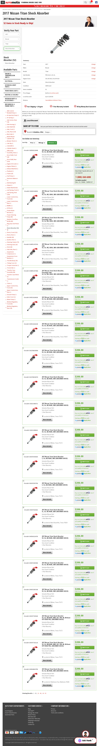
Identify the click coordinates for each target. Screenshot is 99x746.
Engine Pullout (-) (12, 166)
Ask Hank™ (31, 711)
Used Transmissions (11, 713)
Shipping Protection (34, 721)
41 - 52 (44, 693)
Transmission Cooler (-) (13, 280)
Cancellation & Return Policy (53, 100)
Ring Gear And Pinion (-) (13, 225)
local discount (54, 93)
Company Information (60, 706)
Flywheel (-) (10, 171)
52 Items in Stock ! (18, 23)
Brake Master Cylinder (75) (11, 138)
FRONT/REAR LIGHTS (11, 91)
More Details (47, 166)
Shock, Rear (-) (11, 235)
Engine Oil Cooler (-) (12, 164)
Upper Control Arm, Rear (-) (12, 291)
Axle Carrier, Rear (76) (12, 121)
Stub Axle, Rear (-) (12, 249)
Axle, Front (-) (11, 129)
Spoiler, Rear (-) (11, 240)
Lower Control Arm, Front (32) (12, 198)
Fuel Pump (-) (10, 176)
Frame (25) (10, 174)
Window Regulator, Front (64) (12, 303)
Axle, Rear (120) (11, 132)
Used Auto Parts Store (16, 9)
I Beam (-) (9, 185)
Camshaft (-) (10, 146)
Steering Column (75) (13, 242)
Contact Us (31, 724)
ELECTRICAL (8, 81)
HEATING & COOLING (11, 95)
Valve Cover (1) (11, 297)
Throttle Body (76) (12, 261)
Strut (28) (9, 247)
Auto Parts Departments (14, 706)
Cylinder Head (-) (11, 148)
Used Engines (9, 711)
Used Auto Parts (9, 715)
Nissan (24, 9)
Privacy (53, 709)
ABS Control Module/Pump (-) (11, 112)
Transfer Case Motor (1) (13, 276)
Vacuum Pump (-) (11, 295)
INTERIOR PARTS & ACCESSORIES (11, 99)
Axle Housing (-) (11, 124)
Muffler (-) (9, 206)
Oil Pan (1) (10, 208)
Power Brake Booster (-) (10, 212)
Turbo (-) (9, 283)
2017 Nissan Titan (38, 9)
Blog (29, 709)
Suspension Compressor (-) (11, 253)
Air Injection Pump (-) (13, 115)
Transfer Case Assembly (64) (11, 271)
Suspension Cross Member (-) (12, 257)
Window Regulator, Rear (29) (12, 307)
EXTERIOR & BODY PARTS (10, 86)
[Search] (85, 2)
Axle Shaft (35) (11, 127)
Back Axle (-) (10, 134)
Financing (30, 723)
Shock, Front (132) (12, 232)
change (93, 64)
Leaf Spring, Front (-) (13, 190)
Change (47, 132)
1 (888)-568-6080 (83, 177)
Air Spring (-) (10, 118)
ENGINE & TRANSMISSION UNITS (10, 75)
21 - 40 (39, 693)
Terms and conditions (57, 713)
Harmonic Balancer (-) (12, 179)
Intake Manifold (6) (12, 188)
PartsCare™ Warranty (34, 719)
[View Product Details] (31, 160)
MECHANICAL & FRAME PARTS (10, 105)
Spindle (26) (10, 237)
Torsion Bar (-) (11, 268)
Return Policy (32, 715)
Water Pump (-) (11, 299)
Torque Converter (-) (13, 265)
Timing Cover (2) (11, 263)
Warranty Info (32, 717)
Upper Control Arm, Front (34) (12, 287)
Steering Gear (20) (12, 245)
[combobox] (12, 34)
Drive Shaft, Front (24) (12, 156)
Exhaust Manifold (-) (12, 169)
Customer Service (35, 706)
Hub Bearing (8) (11, 183)
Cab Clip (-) (10, 143)
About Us (53, 711)
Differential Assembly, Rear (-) (12, 152)
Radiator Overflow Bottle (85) (12, 220)
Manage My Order (33, 713)
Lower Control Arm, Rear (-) (12, 202)
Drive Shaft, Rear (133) (12, 160)
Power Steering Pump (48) (11, 216)
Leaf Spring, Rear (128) (12, 194)
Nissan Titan (30, 9)
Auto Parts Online (6, 9)
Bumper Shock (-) (12, 141)
